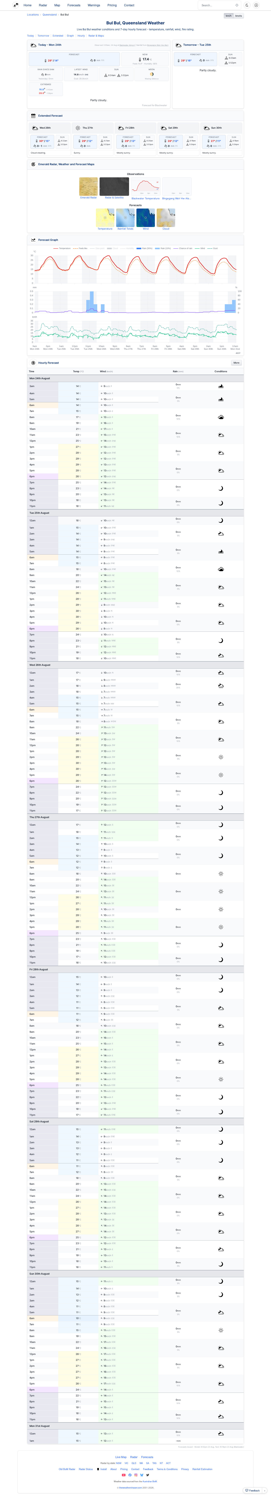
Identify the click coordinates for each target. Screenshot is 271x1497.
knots (238, 15)
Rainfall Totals (125, 228)
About (113, 1469)
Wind (146, 228)
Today (30, 35)
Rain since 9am (46, 69)
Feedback (148, 1469)
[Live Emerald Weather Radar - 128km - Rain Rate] (88, 186)
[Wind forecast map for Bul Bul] (145, 218)
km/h (229, 15)
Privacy (185, 1469)
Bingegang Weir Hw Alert (157, 45)
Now (145, 55)
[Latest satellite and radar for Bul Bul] (114, 186)
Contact (129, 5)
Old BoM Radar (67, 1469)
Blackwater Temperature (146, 198)
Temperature (105, 228)
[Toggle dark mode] (247, 5)
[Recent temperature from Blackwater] (145, 186)
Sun (116, 69)
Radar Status (86, 1469)
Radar (43, 5)
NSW (118, 1463)
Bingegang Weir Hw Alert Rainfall (177, 198)
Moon (152, 69)
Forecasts (73, 5)
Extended (58, 35)
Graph (70, 35)
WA (141, 1463)
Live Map (120, 1457)
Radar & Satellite (114, 197)
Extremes (46, 84)
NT (161, 1463)
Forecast (74, 55)
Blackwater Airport (127, 45)
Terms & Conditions (167, 1469)
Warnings (94, 5)
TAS (154, 1463)
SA (147, 1463)
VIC (126, 1463)
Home (28, 5)
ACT (168, 1463)
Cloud (166, 228)
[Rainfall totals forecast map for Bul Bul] (125, 218)
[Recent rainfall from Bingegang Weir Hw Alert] (177, 186)
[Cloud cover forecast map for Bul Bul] (166, 218)
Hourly (81, 35)
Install (103, 1469)
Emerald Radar (88, 197)
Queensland (50, 14)
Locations (33, 14)
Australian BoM (150, 1481)
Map (57, 5)
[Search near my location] (237, 5)
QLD (134, 1463)
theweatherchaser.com (130, 1487)
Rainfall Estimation (202, 1469)
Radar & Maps (96, 35)
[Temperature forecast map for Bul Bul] (105, 218)
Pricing (112, 5)
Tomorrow (43, 35)
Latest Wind (81, 69)
